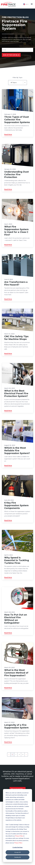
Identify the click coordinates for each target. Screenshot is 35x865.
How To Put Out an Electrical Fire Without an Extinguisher (15, 618)
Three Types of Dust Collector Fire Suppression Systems (17, 120)
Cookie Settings (18, 847)
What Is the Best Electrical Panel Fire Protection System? (16, 393)
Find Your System (17, 789)
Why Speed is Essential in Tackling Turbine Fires (16, 560)
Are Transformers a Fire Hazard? (16, 283)
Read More (8, 134)
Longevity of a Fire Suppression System (16, 726)
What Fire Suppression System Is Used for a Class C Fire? (16, 230)
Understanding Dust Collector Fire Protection (16, 174)
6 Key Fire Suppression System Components (16, 505)
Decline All (17, 857)
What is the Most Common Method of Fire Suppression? (16, 673)
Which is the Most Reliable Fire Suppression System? (17, 450)
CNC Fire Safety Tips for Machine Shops (16, 337)
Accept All (17, 852)
